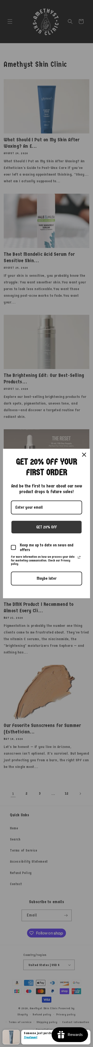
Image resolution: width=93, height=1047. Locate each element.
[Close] (84, 455)
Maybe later (47, 578)
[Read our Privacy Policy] (79, 557)
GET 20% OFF (46, 527)
